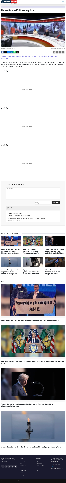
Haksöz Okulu (23, 468)
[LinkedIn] (11, 52)
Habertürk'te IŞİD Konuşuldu (25, 7)
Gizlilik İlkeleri (39, 463)
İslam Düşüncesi (23, 465)
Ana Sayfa (5, 7)
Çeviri (21, 463)
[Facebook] (2, 52)
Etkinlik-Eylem (23, 470)
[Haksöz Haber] (9, 2)
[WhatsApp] (14, 52)
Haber (10, 7)
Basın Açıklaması (24, 475)
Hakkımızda (38, 458)
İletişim (37, 461)
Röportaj (22, 472)
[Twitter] (5, 52)
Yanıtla (10, 220)
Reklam (37, 468)
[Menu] (63, 2)
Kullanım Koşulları (40, 465)
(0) (15, 220)
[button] (57, 52)
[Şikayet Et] (57, 221)
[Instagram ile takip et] (12, 466)
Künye (37, 470)
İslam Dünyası (23, 461)
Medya (15, 7)
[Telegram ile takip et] (15, 466)
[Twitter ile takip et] (6, 466)
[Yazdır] (54, 52)
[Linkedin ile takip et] (9, 466)
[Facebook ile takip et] (2, 466)
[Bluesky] (8, 52)
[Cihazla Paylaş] (17, 52)
